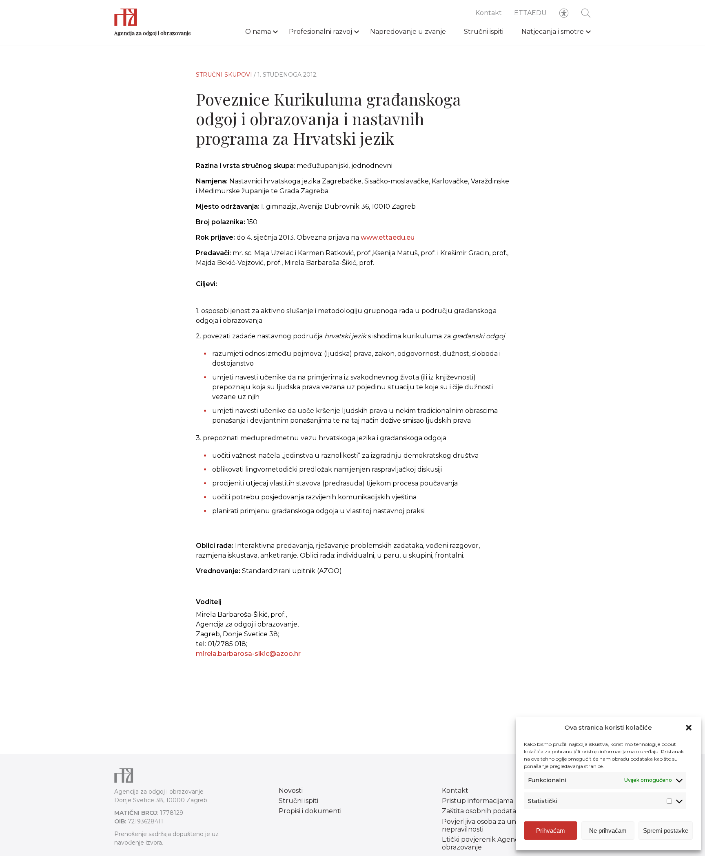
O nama (258, 31)
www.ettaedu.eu (388, 237)
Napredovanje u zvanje (408, 31)
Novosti (291, 790)
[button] (689, 728)
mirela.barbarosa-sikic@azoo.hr (248, 653)
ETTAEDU (530, 13)
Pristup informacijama (477, 801)
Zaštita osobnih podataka (483, 811)
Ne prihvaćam (608, 830)
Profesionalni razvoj (320, 31)
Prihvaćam (550, 830)
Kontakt (488, 13)
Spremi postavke (665, 830)
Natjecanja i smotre (552, 31)
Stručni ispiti (483, 31)
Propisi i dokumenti (310, 811)
